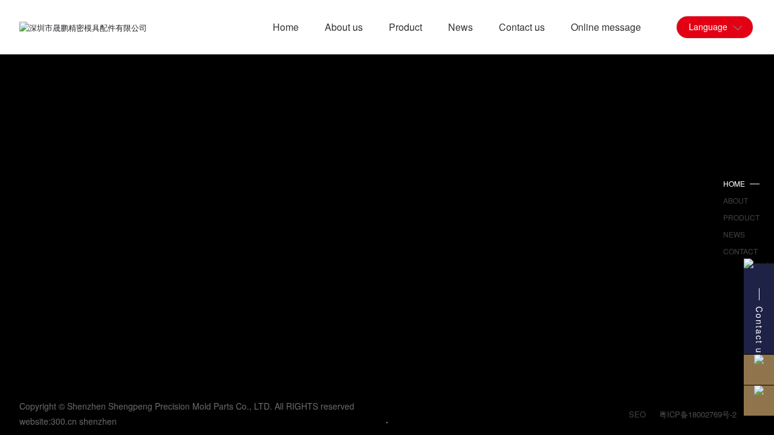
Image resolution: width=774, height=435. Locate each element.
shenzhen (98, 421)
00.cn (66, 421)
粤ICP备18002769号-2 (698, 414)
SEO (637, 414)
